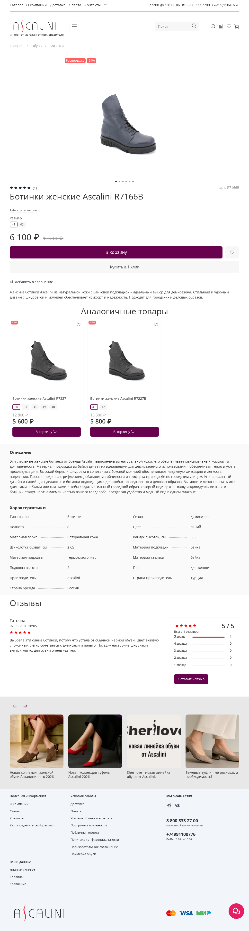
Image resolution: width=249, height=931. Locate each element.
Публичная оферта (85, 833)
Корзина (16, 877)
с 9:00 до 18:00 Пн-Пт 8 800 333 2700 (180, 5)
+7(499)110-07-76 (225, 5)
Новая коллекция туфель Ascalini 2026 (89, 774)
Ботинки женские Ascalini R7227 (39, 398)
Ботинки (57, 45)
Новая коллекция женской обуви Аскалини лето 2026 (32, 774)
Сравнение (18, 884)
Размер (16, 218)
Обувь (36, 45)
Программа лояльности (89, 825)
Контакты (93, 5)
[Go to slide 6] (133, 181)
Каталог (16, 5)
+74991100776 (181, 834)
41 (13, 224)
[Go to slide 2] (119, 181)
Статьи (15, 811)
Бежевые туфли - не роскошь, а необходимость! (212, 774)
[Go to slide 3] (123, 181)
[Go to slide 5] (129, 181)
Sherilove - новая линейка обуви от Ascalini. (148, 774)
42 (22, 224)
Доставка (57, 5)
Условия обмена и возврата (91, 818)
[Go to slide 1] (116, 181)
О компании (36, 5)
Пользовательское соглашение (94, 847)
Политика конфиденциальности (95, 840)
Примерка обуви (83, 854)
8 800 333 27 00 (182, 820)
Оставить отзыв (191, 679)
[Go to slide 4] (126, 181)
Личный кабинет (22, 870)
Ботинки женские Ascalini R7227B (118, 398)
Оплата (75, 5)
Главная (16, 45)
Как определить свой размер (31, 825)
